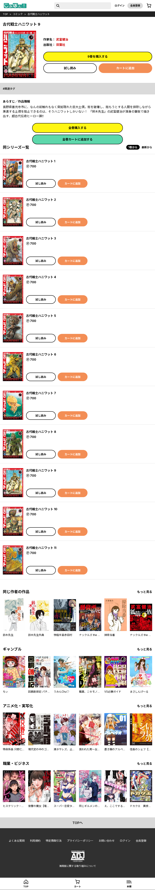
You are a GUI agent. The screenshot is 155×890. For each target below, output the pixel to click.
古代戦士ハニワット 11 (41, 548)
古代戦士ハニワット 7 (41, 393)
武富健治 (62, 39)
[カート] (149, 5)
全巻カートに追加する (77, 139)
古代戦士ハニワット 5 (41, 316)
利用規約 (35, 840)
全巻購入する (77, 128)
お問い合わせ (107, 840)
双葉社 (60, 45)
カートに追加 (125, 68)
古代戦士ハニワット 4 (41, 277)
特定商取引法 (54, 840)
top (5, 14)
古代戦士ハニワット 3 (41, 238)
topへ (77, 823)
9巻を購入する (98, 56)
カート (77, 886)
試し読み (70, 68)
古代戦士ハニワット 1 (40, 161)
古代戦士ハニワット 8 (41, 432)
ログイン (120, 5)
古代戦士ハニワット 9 (41, 470)
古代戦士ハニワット (39, 14)
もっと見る (144, 592)
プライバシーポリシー (80, 840)
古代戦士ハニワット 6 (41, 354)
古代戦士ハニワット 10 (41, 509)
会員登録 (135, 5)
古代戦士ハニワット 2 (41, 200)
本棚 (129, 886)
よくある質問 (17, 840)
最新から (147, 147)
